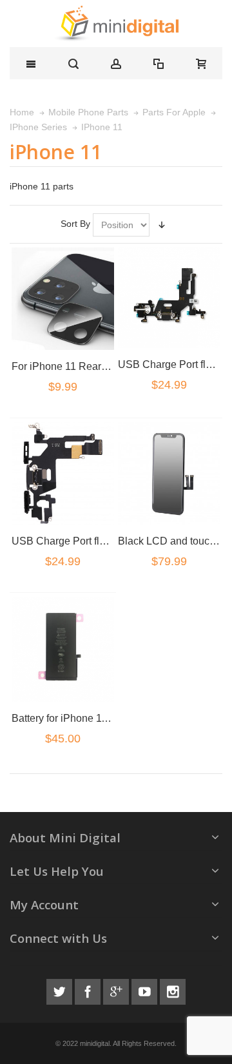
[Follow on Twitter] (60, 990)
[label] (62, 298)
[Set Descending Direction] (161, 225)
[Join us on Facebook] (89, 990)
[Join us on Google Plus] (117, 990)
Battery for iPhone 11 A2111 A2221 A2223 (107, 718)
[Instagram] (173, 990)
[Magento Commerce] (116, 23)
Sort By (75, 223)
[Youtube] (145, 990)
